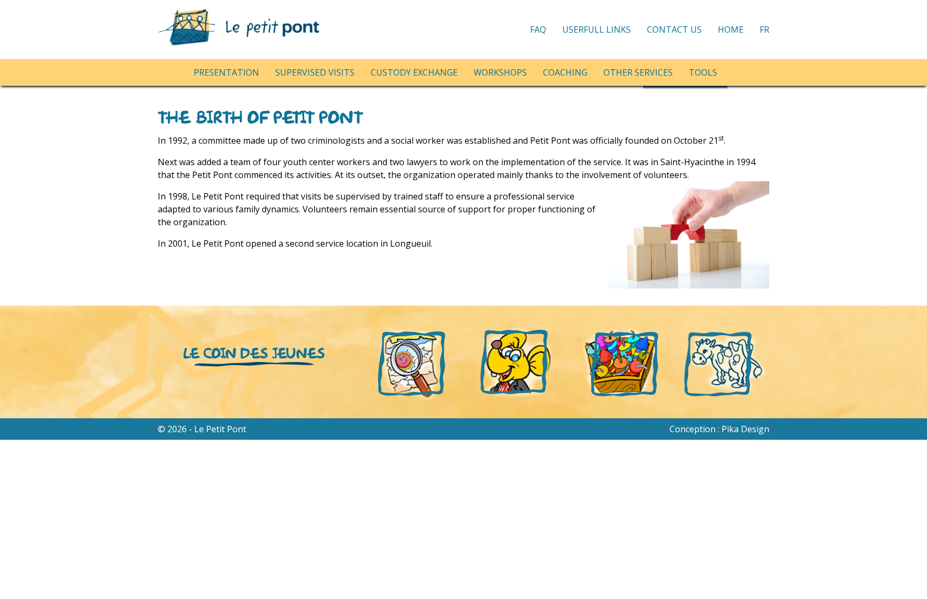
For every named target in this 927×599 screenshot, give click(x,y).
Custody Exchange (414, 72)
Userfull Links (596, 29)
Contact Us (674, 29)
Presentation (226, 72)
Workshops (500, 72)
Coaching (565, 72)
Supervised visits (315, 72)
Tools (703, 72)
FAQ (538, 29)
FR (764, 29)
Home (731, 29)
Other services (638, 72)
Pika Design (745, 429)
